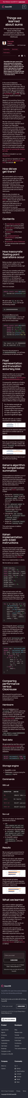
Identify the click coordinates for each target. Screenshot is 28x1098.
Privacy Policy (21, 1011)
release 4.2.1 (6, 156)
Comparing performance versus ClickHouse (10, 685)
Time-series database (20, 1048)
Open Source (4, 1030)
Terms (24, 1091)
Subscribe (14, 960)
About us (3, 1066)
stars (4, 162)
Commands (8, 779)
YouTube (19, 1076)
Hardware (7, 705)
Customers (4, 1043)
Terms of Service (15, 966)
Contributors (18, 1043)
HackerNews (8, 94)
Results (6, 848)
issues (9, 161)
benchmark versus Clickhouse (15, 241)
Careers (3, 1068)
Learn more (22, 2)
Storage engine (10, 766)
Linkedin (19, 1074)
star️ (24, 942)
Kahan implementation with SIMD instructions (12, 538)
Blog (16, 1030)
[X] (25, 55)
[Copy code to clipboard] (24, 291)
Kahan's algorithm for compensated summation (13, 468)
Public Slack (18, 1040)
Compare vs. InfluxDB (7, 1054)
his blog (19, 557)
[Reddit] (19, 56)
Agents (3, 1032)
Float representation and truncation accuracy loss (12, 365)
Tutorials (17, 1035)
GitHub (23, 159)
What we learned (13, 900)
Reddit (17, 94)
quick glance (10, 228)
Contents (8, 219)
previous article (9, 718)
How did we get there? (9, 170)
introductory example (13, 224)
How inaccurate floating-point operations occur (13, 255)
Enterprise (4, 1035)
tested (4, 200)
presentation (10, 232)
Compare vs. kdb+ (6, 1051)
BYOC (3, 1038)
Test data (7, 740)
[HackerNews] (22, 56)
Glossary (17, 1046)
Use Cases (4, 1046)
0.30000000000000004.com (13, 379)
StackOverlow (21, 377)
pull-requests (16, 161)
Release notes (18, 1032)
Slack (18, 1082)
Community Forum (19, 1038)
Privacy (18, 1091)
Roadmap (3, 1048)
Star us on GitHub (10, 1019)
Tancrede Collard (10, 42)
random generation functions (11, 746)
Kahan (14, 489)
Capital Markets (5, 1040)
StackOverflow (21, 1071)
